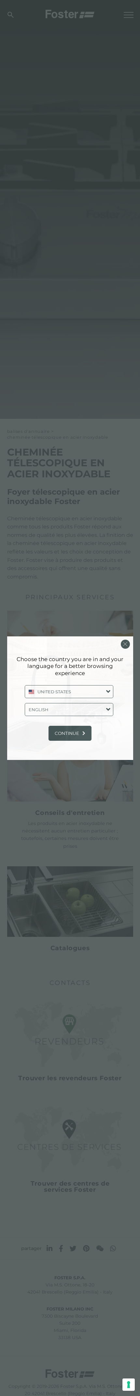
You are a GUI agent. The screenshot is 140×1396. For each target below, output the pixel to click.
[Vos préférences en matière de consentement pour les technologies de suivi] (128, 1384)
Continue (67, 733)
